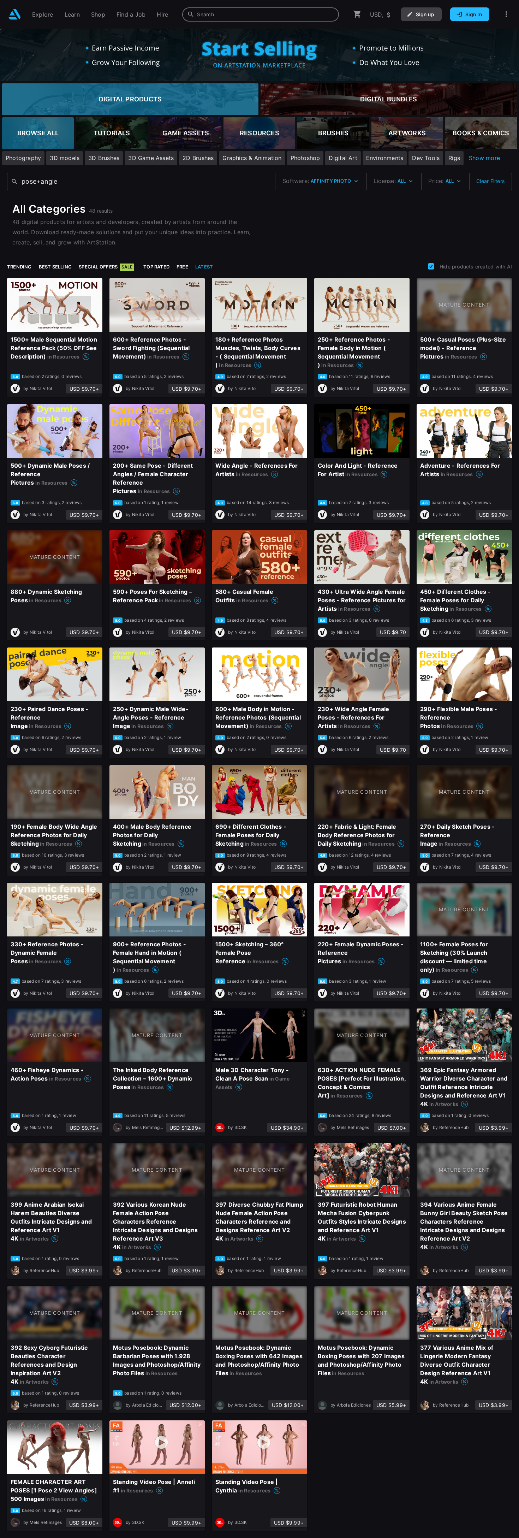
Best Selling (55, 267)
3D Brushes (103, 157)
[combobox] (260, 14)
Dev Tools (426, 157)
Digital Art (343, 157)
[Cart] (357, 14)
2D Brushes (198, 157)
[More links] (506, 14)
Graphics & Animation (251, 157)
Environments (385, 157)
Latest (204, 267)
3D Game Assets (151, 157)
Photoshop (305, 157)
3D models (64, 157)
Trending (19, 267)
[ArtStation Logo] (14, 14)
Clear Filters (490, 181)
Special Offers (105, 267)
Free (182, 267)
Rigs (454, 157)
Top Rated (156, 267)
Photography (23, 157)
